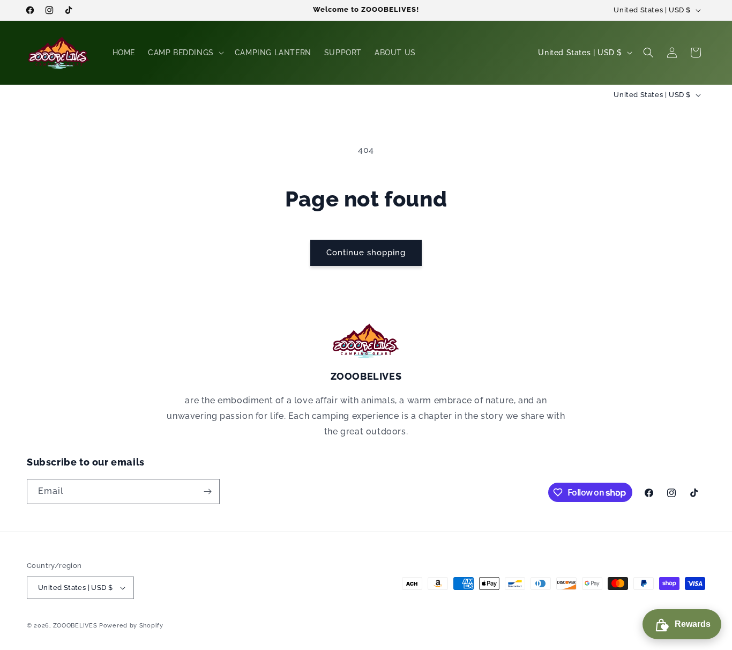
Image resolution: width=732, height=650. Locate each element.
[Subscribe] (207, 491)
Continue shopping (366, 252)
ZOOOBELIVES (75, 625)
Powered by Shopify (131, 625)
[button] (184, 52)
